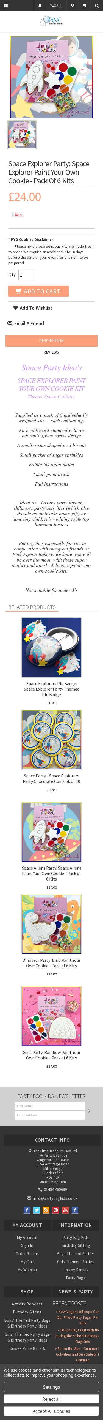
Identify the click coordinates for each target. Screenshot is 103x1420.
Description (51, 340)
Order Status (27, 1253)
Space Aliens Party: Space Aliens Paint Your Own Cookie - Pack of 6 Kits (51, 873)
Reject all (51, 1399)
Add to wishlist (35, 308)
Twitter (36, 1210)
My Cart (27, 1261)
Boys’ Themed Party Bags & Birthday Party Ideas (27, 1323)
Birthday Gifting (75, 1245)
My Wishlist (27, 1269)
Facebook (27, 1210)
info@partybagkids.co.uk (54, 1198)
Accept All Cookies (51, 1411)
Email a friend (28, 323)
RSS (46, 1210)
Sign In (27, 1245)
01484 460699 (55, 1189)
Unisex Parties (75, 1269)
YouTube (65, 1210)
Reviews (51, 352)
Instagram (75, 1210)
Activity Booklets (27, 1304)
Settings (51, 1387)
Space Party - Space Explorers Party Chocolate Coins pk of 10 (51, 778)
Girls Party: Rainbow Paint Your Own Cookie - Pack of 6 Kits (51, 1055)
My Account (27, 1237)
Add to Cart (42, 291)
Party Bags (75, 1277)
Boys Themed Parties (76, 1253)
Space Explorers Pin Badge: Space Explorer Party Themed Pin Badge (51, 689)
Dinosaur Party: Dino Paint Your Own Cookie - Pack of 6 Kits (51, 962)
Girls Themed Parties (75, 1261)
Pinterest (55, 1210)
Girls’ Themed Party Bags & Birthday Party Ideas (27, 1337)
